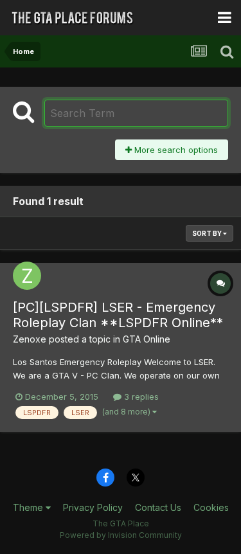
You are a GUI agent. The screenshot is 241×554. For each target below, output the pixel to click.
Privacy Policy (93, 507)
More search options (175, 150)
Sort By (207, 233)
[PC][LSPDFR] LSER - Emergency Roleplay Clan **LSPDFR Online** (118, 314)
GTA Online (146, 339)
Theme (29, 507)
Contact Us (158, 507)
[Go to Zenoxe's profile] (27, 276)
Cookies (211, 507)
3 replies (140, 396)
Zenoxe (29, 339)
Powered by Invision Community (121, 535)
